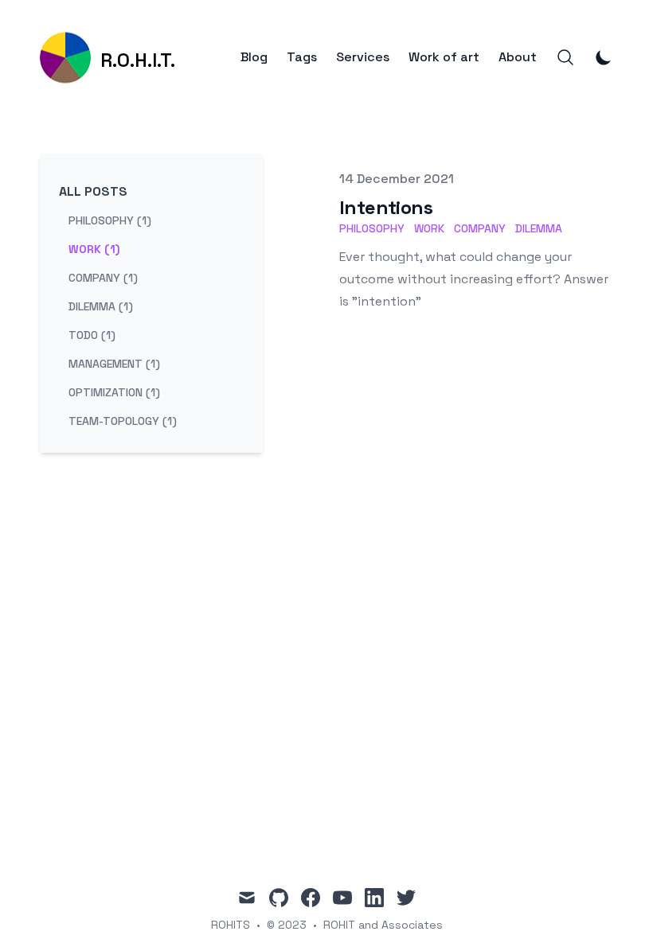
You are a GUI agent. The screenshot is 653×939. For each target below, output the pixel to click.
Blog (254, 57)
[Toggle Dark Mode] (603, 57)
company (480, 228)
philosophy (372, 228)
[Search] (565, 57)
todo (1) (91, 335)
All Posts (93, 191)
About (518, 57)
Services (362, 57)
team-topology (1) (122, 421)
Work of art (444, 57)
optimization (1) (114, 392)
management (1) (114, 364)
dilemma (538, 228)
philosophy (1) (109, 220)
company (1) (103, 278)
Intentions (385, 207)
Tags (302, 57)
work (429, 228)
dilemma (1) (100, 306)
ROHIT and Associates (383, 925)
